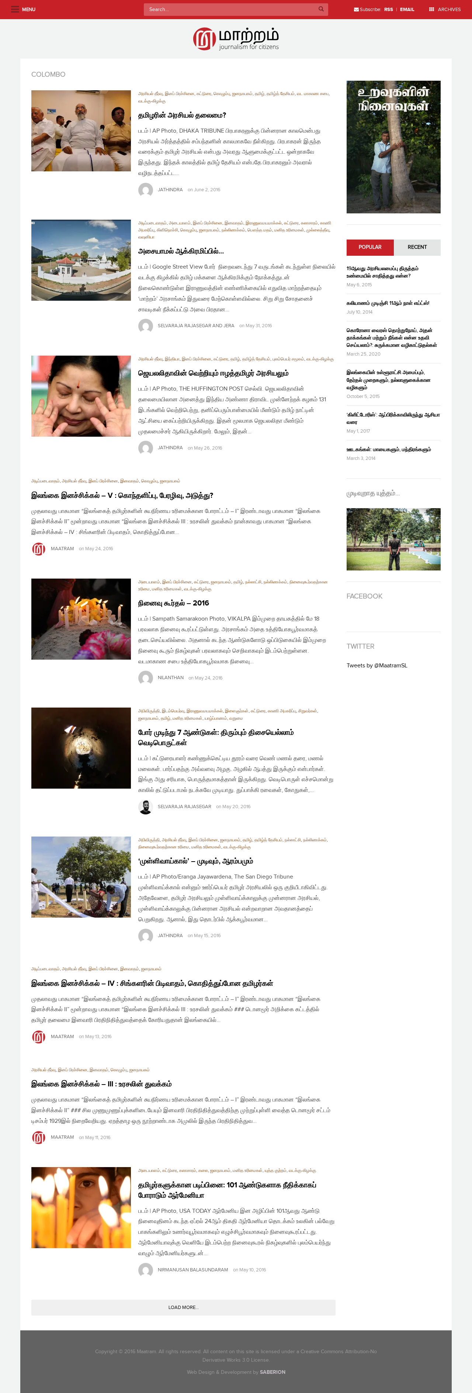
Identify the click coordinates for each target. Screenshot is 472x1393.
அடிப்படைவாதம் (152, 223)
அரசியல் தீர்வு (150, 94)
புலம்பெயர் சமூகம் (288, 359)
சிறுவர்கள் (307, 711)
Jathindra (170, 190)
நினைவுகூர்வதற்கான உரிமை (163, 847)
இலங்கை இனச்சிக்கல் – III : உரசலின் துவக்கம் (101, 1084)
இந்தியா (172, 359)
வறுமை (236, 718)
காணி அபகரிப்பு (282, 711)
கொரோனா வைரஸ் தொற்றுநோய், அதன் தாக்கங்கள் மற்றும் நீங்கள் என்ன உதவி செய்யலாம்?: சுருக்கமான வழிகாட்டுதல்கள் (392, 337)
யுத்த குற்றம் (276, 1170)
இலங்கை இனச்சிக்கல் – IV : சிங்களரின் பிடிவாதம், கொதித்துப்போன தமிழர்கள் (152, 983)
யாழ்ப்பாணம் (216, 718)
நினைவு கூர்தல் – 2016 (173, 603)
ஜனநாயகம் (242, 94)
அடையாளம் (180, 223)
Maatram (62, 549)
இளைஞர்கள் (237, 711)
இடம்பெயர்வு (173, 711)
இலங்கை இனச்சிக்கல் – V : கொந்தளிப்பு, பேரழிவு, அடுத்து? (122, 495)
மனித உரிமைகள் (289, 230)
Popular (370, 247)
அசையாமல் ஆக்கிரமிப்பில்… (181, 251)
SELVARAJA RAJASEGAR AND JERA (196, 326)
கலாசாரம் (309, 223)
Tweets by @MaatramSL (377, 665)
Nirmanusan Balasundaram (193, 1270)
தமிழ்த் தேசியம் (281, 94)
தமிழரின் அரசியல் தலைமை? (182, 115)
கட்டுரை (204, 94)
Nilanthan (171, 678)
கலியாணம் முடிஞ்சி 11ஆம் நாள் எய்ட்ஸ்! (388, 303)
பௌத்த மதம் (259, 230)
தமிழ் (259, 94)
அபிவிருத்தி (149, 711)
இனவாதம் (234, 223)
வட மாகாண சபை (313, 94)
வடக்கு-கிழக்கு (152, 101)
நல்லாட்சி (253, 582)
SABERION (272, 1372)
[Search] (321, 9)
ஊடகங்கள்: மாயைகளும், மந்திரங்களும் (389, 449)
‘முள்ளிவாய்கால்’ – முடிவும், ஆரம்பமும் (195, 861)
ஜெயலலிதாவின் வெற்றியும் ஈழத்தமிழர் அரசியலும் (213, 373)
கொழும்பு (222, 94)
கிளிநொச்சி (167, 230)
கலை (203, 1170)
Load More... (184, 1307)
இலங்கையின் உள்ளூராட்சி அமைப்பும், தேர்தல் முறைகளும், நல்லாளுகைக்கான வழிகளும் (389, 379)
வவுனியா (146, 237)
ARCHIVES (449, 10)
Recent (417, 247)
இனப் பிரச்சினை (179, 94)
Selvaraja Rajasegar (184, 807)
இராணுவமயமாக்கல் (264, 223)
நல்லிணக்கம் (233, 230)
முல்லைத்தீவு (317, 230)
